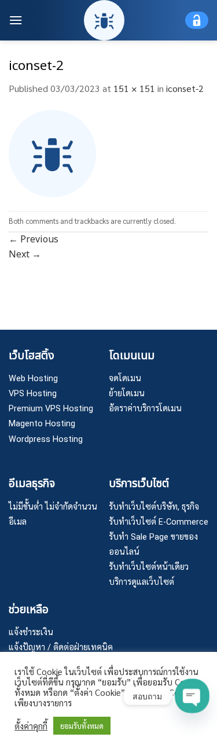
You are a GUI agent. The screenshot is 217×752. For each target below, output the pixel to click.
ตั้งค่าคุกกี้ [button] (30, 726)
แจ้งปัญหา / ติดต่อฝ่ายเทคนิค (61, 648)
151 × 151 (134, 88)
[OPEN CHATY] (192, 696)
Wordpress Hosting (46, 439)
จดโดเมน (125, 379)
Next (25, 254)
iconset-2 (185, 88)
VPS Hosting (33, 394)
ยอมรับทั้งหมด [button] (82, 726)
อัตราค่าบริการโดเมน (145, 409)
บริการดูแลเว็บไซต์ (141, 582)
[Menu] (16, 20)
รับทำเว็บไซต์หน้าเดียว (149, 567)
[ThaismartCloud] (104, 20)
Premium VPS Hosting (51, 409)
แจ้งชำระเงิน (31, 632)
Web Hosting (33, 379)
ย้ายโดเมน (127, 394)
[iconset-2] (52, 152)
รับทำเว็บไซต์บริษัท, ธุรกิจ (154, 507)
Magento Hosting (42, 424)
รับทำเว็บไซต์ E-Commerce (158, 522)
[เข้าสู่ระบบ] (196, 20)
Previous (33, 239)
